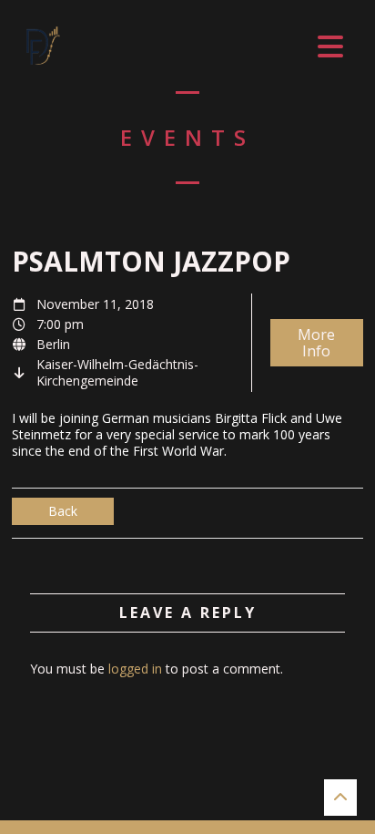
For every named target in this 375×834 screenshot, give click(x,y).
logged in (135, 668)
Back (62, 511)
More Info (316, 342)
